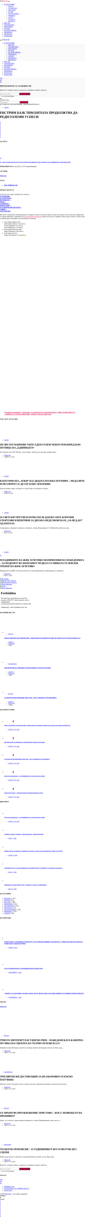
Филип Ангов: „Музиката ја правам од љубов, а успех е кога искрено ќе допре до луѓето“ (33, 851)
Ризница (11, 15)
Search (23, 102)
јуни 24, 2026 (12, 855)
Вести (10, 6)
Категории (9, 4)
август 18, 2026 (13, 763)
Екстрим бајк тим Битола (33, 216)
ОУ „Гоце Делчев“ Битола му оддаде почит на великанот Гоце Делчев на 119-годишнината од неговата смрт (35, 162)
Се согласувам (8, 96)
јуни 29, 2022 (12, 947)
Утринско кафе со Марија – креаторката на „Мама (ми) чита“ (24, 834)
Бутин (10, 12)
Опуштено (12, 8)
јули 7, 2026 (12, 838)
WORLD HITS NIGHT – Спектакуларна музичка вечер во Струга (23, 793)
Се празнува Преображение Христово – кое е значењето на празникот (30, 698)
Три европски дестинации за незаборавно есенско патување (27, 668)
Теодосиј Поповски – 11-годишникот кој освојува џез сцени (24, 776)
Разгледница (13, 14)
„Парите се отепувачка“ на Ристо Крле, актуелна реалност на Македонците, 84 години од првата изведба (44, 993)
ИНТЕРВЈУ (12, 10)
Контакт (8, 36)
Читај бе (3, 176)
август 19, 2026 (13, 729)
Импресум (9, 1187)
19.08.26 (10, 642)
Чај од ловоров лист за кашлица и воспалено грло (23, 968)
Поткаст (11, 19)
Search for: (4, 100)
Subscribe (24, 94)
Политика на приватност (16, 1188)
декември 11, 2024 (14, 972)
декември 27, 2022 (14, 997)
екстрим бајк (10, 185)
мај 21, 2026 (12, 872)
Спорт (10, 17)
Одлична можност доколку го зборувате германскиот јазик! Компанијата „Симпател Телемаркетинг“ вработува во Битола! (39, 413)
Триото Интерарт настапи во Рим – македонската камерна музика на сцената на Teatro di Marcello (42, 638)
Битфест (11, 21)
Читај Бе (8, 1194)
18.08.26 (10, 702)
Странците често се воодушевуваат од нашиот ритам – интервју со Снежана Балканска (33, 868)
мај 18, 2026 (12, 889)
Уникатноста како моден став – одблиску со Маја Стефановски (25, 885)
